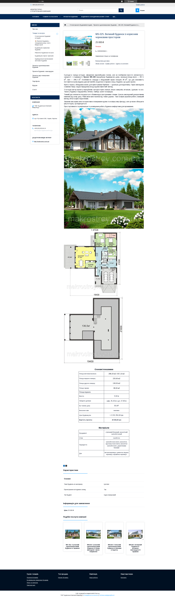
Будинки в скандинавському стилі (95, 16)
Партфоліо (36, 81)
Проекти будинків (70, 16)
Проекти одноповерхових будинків (40, 66)
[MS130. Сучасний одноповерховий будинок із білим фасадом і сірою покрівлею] (93, 532)
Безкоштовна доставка (102, 61)
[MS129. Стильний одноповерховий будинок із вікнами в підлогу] (114, 532)
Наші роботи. (93, 577)
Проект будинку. (63, 577)
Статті (34, 89)
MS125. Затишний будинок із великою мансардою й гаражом (135, 548)
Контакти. (124, 577)
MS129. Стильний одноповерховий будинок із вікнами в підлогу (114, 547)
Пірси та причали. (32, 582)
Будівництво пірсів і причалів (44, 56)
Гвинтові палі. (31, 585)
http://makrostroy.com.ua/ (41, 141)
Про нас (35, 29)
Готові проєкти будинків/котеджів (81, 25)
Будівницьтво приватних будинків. (37, 580)
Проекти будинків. (32, 577)
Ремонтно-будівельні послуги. (44, 52)
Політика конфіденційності (106, 595)
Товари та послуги (50, 16)
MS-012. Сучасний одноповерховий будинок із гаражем (72, 546)
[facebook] (64, 466)
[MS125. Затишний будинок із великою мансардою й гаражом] (135, 532)
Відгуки (34, 85)
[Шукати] (121, 10)
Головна (35, 16)
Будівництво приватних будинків (42, 48)
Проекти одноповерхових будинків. (105, 25)
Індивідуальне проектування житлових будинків (44, 59)
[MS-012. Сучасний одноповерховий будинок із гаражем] (72, 532)
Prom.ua (97, 593)
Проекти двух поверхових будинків (41, 76)
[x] (66, 466)
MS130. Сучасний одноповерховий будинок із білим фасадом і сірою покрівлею (93, 548)
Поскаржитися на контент (91, 595)
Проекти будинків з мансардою (42, 71)
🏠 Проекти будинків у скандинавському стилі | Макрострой (42, 42)
